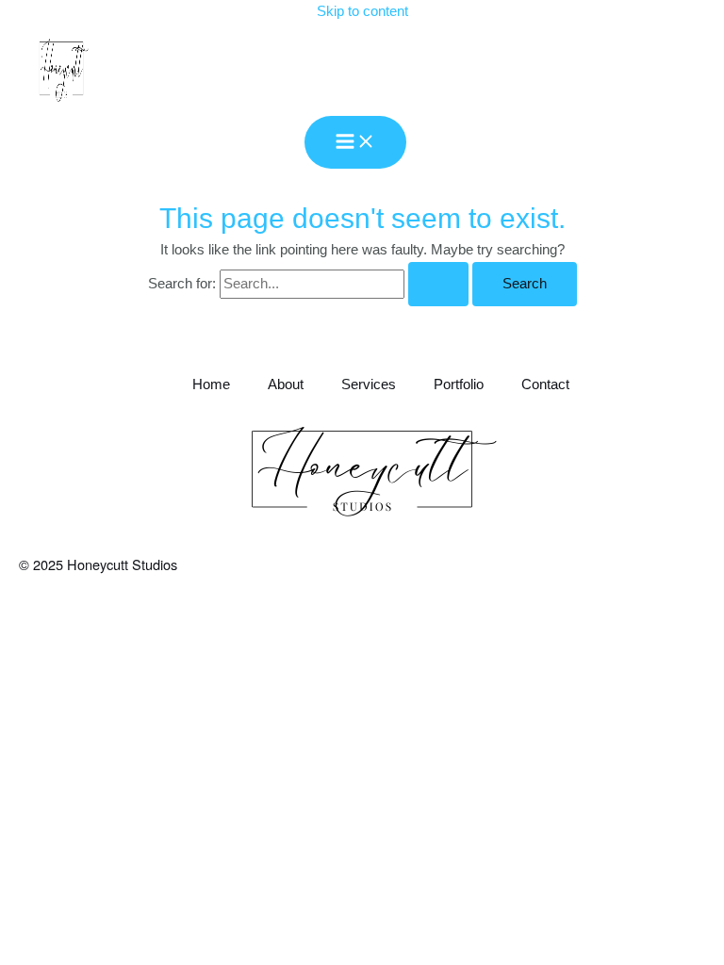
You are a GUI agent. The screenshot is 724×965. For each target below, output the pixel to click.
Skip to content (362, 11)
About (286, 384)
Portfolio (459, 384)
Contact (545, 384)
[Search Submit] (438, 284)
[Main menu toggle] (355, 143)
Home (211, 384)
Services (368, 384)
